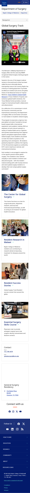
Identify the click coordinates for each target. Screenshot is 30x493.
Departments (25, 13)
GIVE (19, 2)
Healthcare (7, 437)
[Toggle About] (27, 461)
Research (6, 449)
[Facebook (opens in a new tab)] (10, 412)
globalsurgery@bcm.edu (11, 356)
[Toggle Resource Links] (27, 467)
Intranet (6, 490)
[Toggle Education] (27, 443)
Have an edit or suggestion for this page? (13, 480)
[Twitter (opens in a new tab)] (17, 412)
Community (7, 455)
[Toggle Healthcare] (27, 437)
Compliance (7, 485)
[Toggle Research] (27, 449)
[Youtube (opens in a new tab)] (20, 412)
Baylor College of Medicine (11, 13)
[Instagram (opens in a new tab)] (13, 412)
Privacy (6, 487)
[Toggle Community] (27, 455)
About (5, 461)
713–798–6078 (8, 351)
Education (7, 443)
